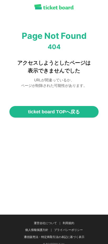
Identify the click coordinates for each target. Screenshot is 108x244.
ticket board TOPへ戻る (54, 111)
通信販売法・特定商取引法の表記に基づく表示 (54, 237)
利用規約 (68, 223)
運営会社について (45, 223)
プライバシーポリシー (68, 230)
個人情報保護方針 (36, 230)
